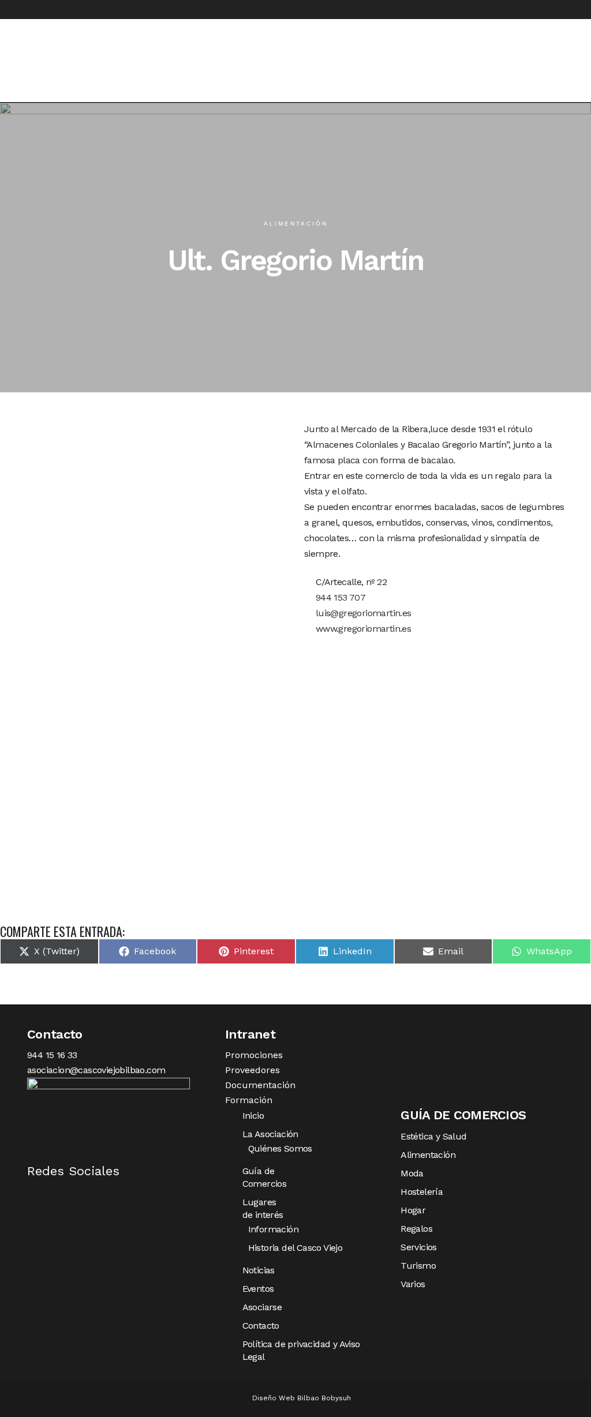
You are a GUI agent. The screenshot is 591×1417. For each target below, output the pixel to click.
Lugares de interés (262, 1208)
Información (273, 1229)
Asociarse (262, 1307)
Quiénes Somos (280, 1148)
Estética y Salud (433, 1136)
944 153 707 (339, 597)
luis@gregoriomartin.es (362, 613)
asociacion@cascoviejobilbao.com (96, 1069)
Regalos (416, 1228)
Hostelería (422, 1191)
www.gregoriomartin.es (362, 628)
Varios (413, 1284)
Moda (412, 1173)
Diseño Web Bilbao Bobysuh (301, 1398)
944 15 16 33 (52, 1054)
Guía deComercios (264, 1177)
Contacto (260, 1325)
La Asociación (270, 1134)
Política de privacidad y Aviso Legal (301, 1350)
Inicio (253, 1115)
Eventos (258, 1288)
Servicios (419, 1247)
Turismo (418, 1265)
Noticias (258, 1270)
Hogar (413, 1210)
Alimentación (428, 1154)
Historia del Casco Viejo (295, 1247)
